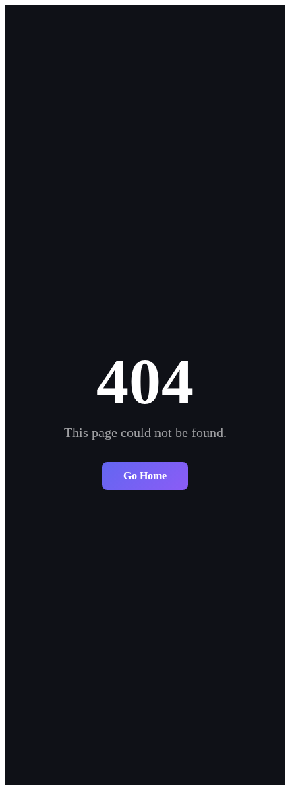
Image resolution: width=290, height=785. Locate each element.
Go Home (145, 475)
